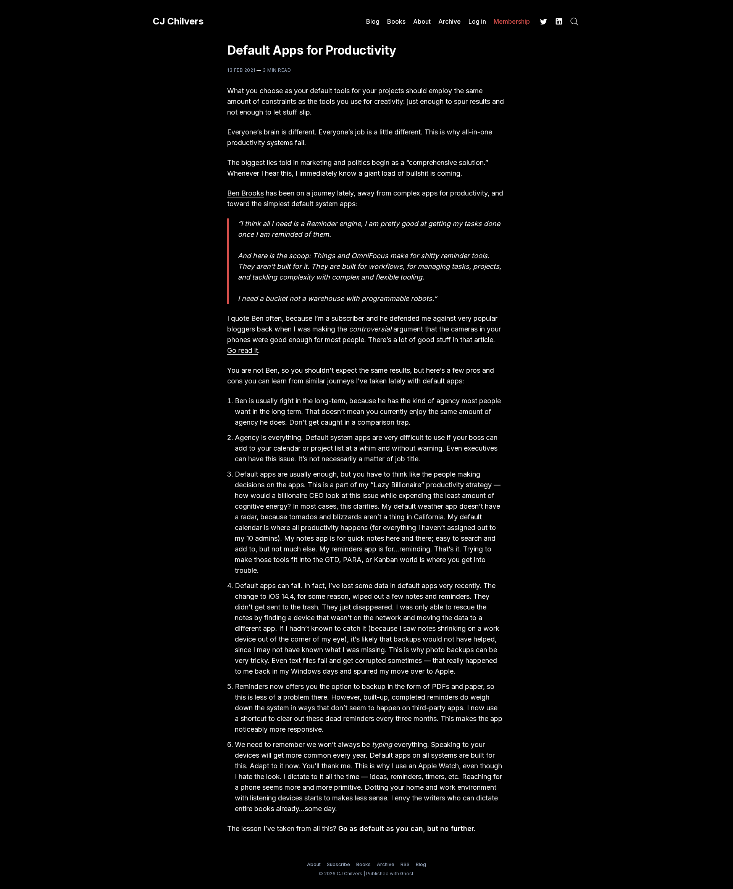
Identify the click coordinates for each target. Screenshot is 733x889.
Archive (449, 21)
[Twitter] (544, 21)
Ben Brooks (245, 193)
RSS (405, 864)
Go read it (242, 350)
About (422, 21)
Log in (477, 21)
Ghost (406, 873)
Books (396, 21)
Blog (372, 21)
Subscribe (338, 864)
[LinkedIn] (559, 21)
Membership (512, 21)
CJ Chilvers (178, 21)
